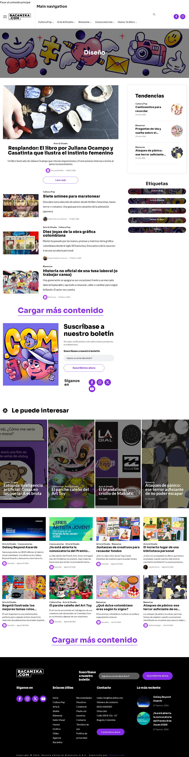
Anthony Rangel (155, 625)
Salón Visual (59, 719)
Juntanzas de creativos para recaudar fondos (118, 549)
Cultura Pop (45, 22)
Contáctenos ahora (110, 732)
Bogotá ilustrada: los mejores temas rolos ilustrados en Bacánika (19, 607)
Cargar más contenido (60, 311)
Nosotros (81, 702)
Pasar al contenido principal (15, 2)
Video (56, 733)
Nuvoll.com (117, 755)
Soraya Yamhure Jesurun (57, 258)
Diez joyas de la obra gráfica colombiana (69, 234)
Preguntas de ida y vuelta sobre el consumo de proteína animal (150, 131)
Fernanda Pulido (57, 170)
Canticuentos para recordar (148, 109)
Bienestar (84, 22)
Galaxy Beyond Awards (20, 547)
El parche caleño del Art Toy (70, 491)
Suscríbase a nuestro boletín (82, 351)
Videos (157, 229)
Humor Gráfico (126, 22)
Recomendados (84, 697)
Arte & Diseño (65, 22)
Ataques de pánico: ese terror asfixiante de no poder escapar (149, 153)
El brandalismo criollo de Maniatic (116, 491)
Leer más (61, 180)
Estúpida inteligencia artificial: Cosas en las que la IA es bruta (23, 489)
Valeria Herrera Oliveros (57, 219)
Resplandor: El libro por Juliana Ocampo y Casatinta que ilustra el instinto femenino (60, 150)
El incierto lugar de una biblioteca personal (161, 549)
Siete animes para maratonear (71, 196)
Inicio (55, 697)
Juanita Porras (154, 567)
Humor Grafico (157, 219)
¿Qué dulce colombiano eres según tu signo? (114, 607)
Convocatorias (104, 22)
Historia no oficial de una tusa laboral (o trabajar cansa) (80, 273)
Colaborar (81, 706)
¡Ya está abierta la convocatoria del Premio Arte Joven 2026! (68, 549)
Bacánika (10, 563)
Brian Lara (52, 297)
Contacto (81, 719)
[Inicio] (17, 16)
